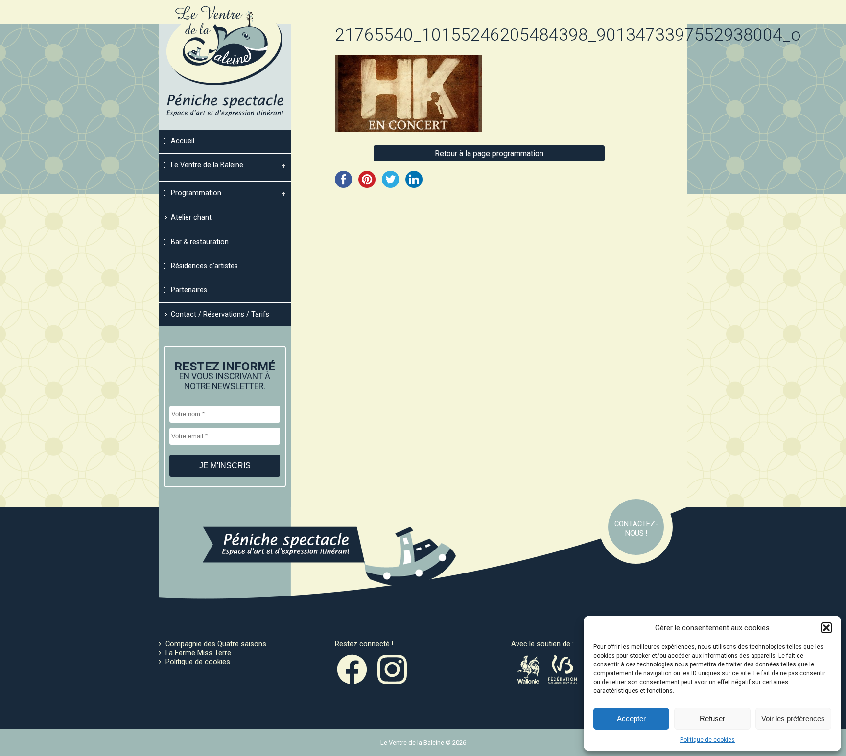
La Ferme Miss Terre (198, 652)
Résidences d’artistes (204, 266)
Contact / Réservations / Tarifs (220, 314)
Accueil (182, 141)
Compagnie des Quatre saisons (215, 644)
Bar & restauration (200, 242)
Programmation (196, 193)
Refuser (712, 718)
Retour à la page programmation (489, 153)
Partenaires (189, 290)
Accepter (631, 718)
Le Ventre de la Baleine (207, 165)
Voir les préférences (793, 718)
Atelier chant (191, 217)
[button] (826, 628)
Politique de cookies (707, 739)
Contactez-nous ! (636, 528)
